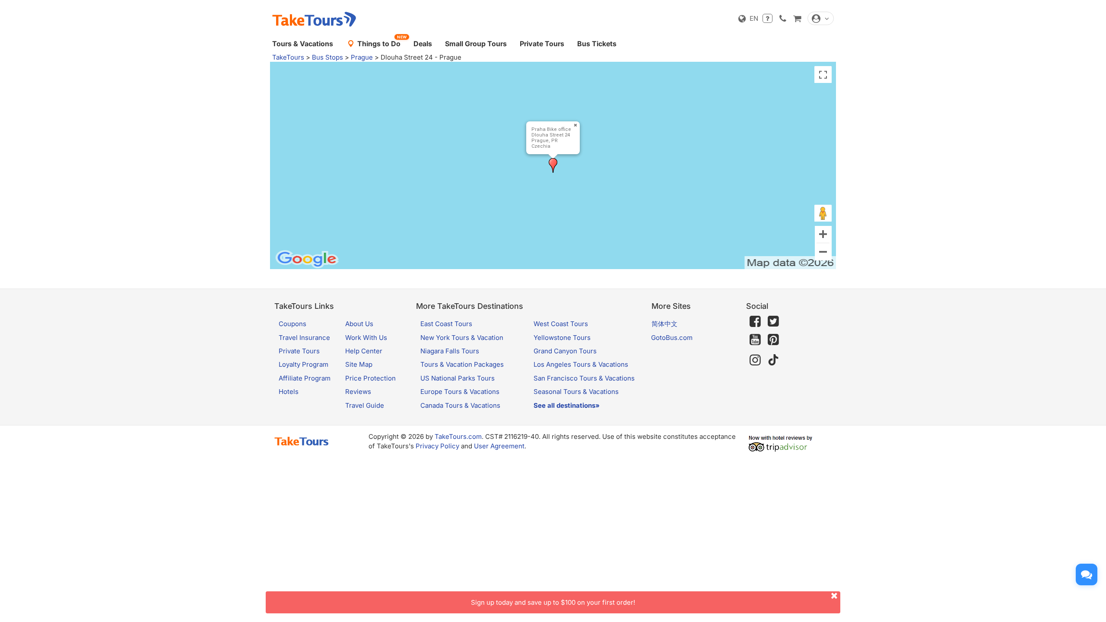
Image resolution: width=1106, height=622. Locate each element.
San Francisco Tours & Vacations (584, 378)
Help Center (363, 351)
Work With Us (366, 337)
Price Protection (370, 378)
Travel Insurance (304, 337)
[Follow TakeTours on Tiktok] (773, 360)
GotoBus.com (672, 337)
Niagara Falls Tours (449, 351)
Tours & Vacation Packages (462, 364)
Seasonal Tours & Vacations (576, 391)
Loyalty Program (303, 364)
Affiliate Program (305, 378)
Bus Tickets (597, 43)
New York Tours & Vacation (461, 337)
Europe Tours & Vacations (459, 391)
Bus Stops (327, 57)
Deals (422, 43)
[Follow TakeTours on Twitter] (773, 321)
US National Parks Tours (457, 378)
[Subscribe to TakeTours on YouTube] (755, 339)
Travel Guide (364, 405)
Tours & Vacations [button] (302, 43)
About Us (359, 324)
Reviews (358, 391)
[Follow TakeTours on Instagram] (755, 360)
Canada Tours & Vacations (460, 405)
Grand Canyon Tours (565, 351)
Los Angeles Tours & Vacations (581, 364)
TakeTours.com (458, 436)
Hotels (289, 391)
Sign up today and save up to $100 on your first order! (553, 602)
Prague (362, 57)
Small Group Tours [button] (476, 43)
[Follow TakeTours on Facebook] (755, 321)
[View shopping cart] (797, 18)
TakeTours (288, 57)
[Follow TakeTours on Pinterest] (773, 339)
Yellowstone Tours (562, 337)
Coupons (292, 324)
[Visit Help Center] (767, 18)
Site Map (358, 364)
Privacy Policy (437, 446)
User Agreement (499, 446)
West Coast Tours (561, 324)
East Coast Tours (446, 324)
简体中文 (664, 324)
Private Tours (542, 43)
